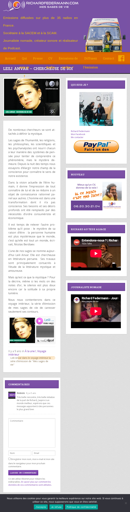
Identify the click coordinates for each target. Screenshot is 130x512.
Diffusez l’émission (90, 59)
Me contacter (77, 137)
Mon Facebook (78, 134)
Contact (108, 58)
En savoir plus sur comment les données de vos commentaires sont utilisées (29, 483)
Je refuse (56, 507)
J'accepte (41, 507)
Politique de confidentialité (81, 507)
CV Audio (50, 59)
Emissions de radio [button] (68, 59)
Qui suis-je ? (24, 59)
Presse (38, 58)
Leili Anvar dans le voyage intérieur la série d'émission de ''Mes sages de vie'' (30, 361)
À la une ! (30, 351)
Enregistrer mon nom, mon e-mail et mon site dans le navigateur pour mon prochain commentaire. (31, 463)
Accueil (10, 58)
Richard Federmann (80, 131)
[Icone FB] (121, 58)
